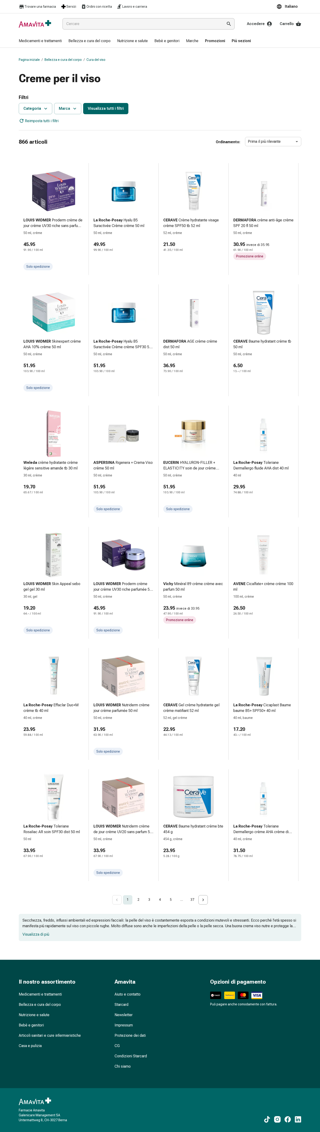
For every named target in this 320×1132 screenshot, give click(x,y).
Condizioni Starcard (131, 1056)
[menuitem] (40, 41)
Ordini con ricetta (99, 6)
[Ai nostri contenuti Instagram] (277, 1119)
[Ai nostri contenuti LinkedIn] (298, 1119)
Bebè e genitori (31, 1025)
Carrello (287, 24)
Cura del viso (95, 60)
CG (117, 1046)
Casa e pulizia (30, 1046)
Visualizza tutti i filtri (106, 108)
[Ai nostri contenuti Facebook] (287, 1119)
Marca (64, 108)
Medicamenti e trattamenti (40, 994)
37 (192, 899)
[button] (288, 6)
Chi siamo (123, 1066)
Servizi (71, 6)
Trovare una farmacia (40, 6)
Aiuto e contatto (128, 994)
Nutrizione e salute (34, 1015)
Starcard (121, 1004)
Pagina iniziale (29, 60)
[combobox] (142, 23)
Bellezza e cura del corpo (63, 60)
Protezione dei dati (130, 1035)
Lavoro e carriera (134, 6)
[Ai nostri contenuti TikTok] (267, 1119)
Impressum (124, 1025)
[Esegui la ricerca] (228, 23)
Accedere (256, 24)
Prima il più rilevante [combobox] (264, 141)
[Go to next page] (203, 900)
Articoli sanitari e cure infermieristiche (50, 1035)
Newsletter (124, 1015)
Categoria (32, 108)
